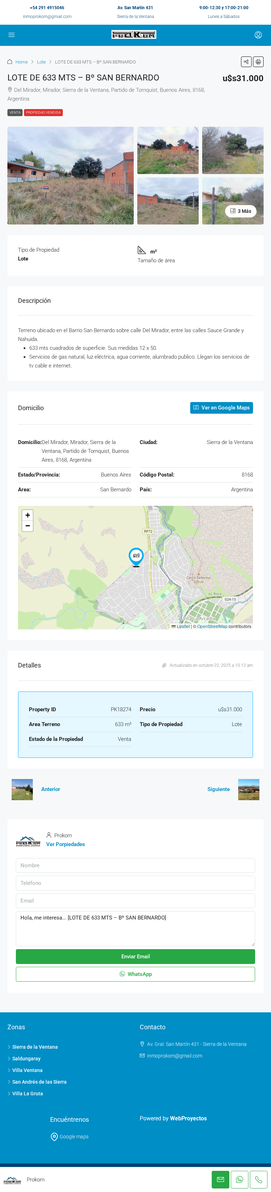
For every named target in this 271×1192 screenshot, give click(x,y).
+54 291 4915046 (47, 7)
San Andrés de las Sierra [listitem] (39, 1082)
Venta (15, 112)
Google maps (74, 1136)
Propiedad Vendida (43, 112)
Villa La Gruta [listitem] (27, 1093)
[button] (246, 61)
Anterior (50, 789)
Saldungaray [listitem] (26, 1058)
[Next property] (248, 789)
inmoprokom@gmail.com (47, 16)
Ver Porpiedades (65, 844)
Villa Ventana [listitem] (27, 1070)
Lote (41, 62)
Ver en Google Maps (225, 408)
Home (22, 62)
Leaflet (183, 626)
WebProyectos (188, 1118)
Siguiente (218, 789)
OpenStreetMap (212, 626)
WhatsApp (139, 974)
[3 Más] (233, 201)
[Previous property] (22, 789)
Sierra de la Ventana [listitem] (35, 1047)
